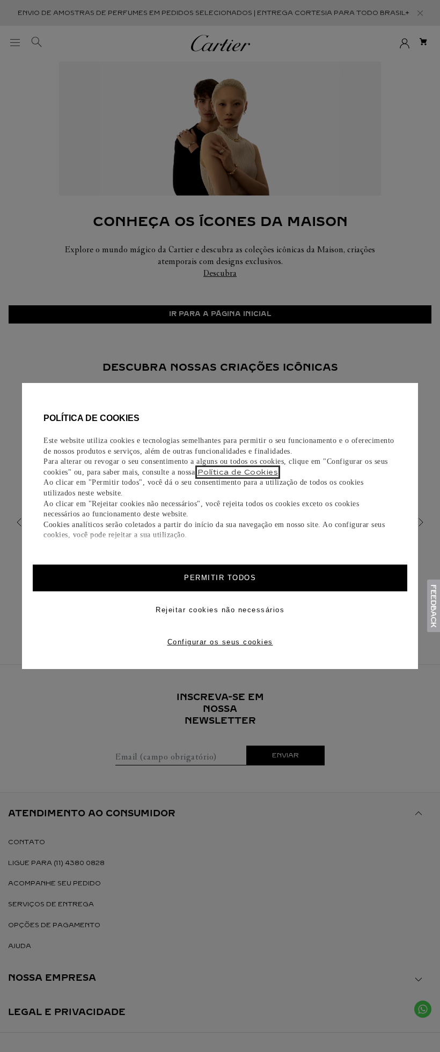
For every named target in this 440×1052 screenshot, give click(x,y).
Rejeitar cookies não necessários (220, 610)
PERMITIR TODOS (220, 578)
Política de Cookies (237, 472)
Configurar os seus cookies (220, 642)
